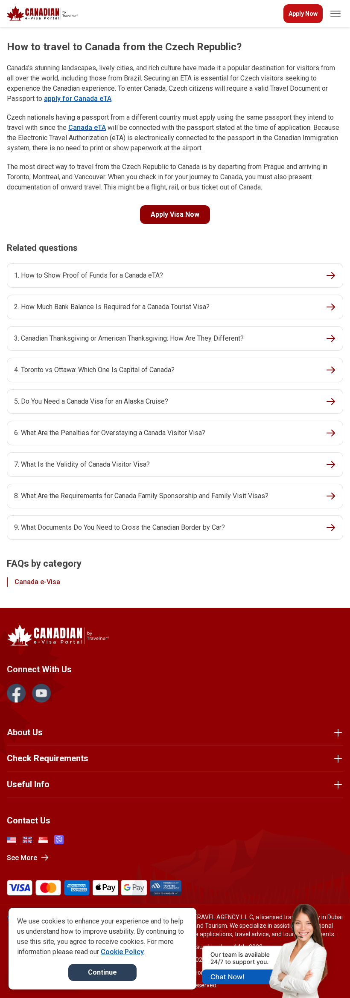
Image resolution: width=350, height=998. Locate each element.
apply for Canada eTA (77, 99)
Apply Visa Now (175, 214)
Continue (102, 972)
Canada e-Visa (37, 582)
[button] (325, 975)
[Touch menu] (335, 13)
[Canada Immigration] (42, 13)
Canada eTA (87, 127)
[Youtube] (41, 693)
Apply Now (303, 13)
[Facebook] (16, 693)
